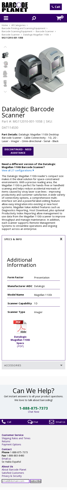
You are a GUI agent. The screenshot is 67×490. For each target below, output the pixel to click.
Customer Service (13, 435)
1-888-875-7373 (33, 408)
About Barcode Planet (14, 469)
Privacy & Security (12, 476)
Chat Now (33, 411)
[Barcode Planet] (15, 6)
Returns (6, 441)
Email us (6, 458)
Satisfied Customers (13, 472)
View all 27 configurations (17, 170)
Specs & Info (13, 239)
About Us (7, 466)
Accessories (12, 365)
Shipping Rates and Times (16, 438)
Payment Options (11, 444)
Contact (7, 449)
